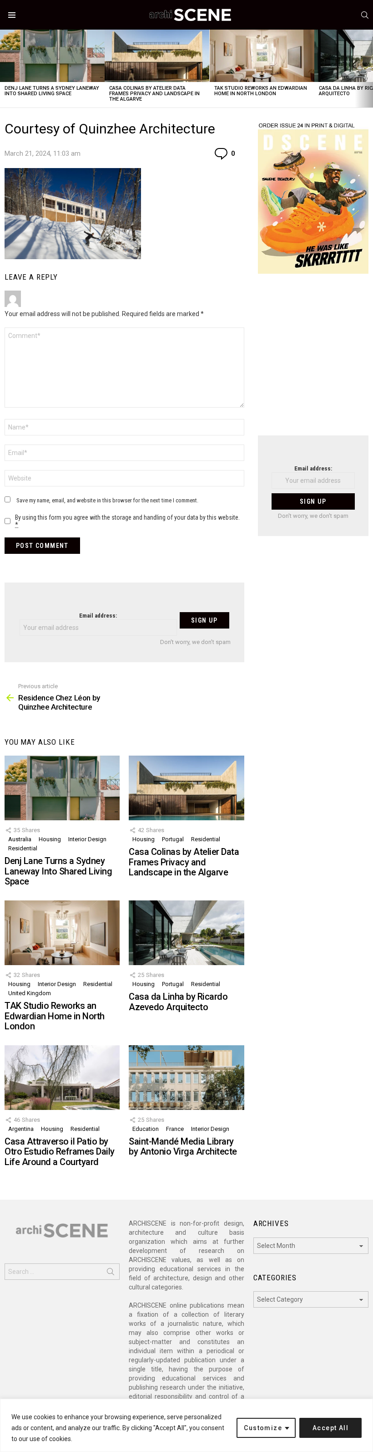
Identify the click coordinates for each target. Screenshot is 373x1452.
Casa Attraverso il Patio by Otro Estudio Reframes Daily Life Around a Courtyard (60, 1151)
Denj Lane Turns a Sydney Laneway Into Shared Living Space (52, 91)
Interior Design (87, 839)
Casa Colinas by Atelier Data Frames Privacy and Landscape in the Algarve (154, 93)
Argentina (21, 1128)
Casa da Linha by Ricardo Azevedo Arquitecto (178, 1001)
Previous (4, 68)
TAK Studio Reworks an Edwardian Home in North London (260, 91)
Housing (50, 839)
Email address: (98, 615)
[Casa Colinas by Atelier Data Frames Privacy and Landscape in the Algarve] (157, 56)
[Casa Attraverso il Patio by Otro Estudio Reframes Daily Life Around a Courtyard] (62, 1077)
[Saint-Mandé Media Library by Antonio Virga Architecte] (186, 1077)
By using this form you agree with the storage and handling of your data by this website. (127, 521)
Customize (263, 1428)
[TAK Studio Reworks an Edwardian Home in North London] (262, 56)
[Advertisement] (313, 360)
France (175, 1128)
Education (145, 1128)
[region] (186, 1425)
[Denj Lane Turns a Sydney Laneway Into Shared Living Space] (52, 56)
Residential (22, 848)
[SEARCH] (364, 15)
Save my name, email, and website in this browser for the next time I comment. (107, 500)
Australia (19, 839)
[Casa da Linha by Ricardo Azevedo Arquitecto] (186, 932)
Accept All (330, 1428)
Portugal (173, 839)
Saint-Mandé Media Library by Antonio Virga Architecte (183, 1146)
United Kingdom (29, 993)
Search (110, 1273)
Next (368, 68)
